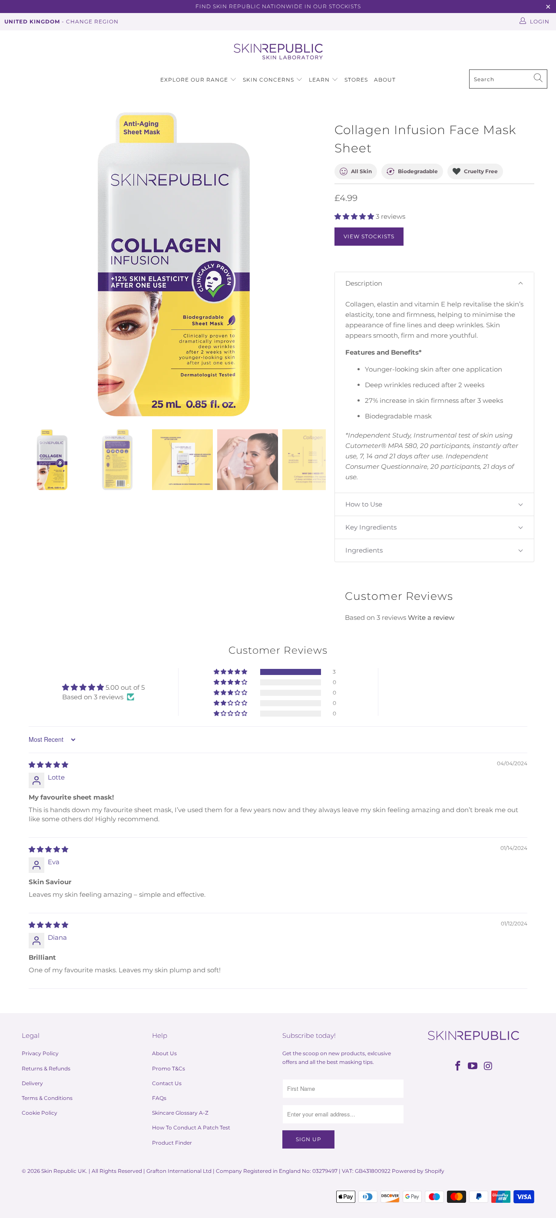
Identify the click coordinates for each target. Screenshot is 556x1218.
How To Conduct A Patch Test (191, 1127)
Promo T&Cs (168, 1068)
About (385, 79)
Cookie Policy (39, 1112)
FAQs (159, 1098)
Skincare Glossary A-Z (180, 1112)
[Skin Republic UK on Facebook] (457, 1066)
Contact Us (167, 1083)
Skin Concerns (268, 79)
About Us (164, 1053)
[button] (354, 216)
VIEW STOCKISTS (369, 236)
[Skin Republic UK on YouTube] (473, 1066)
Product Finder (172, 1142)
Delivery (32, 1083)
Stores (356, 79)
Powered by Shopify (418, 1171)
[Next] (319, 264)
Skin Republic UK (63, 1171)
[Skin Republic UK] (278, 52)
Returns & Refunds (46, 1068)
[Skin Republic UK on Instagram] (488, 1066)
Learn (320, 79)
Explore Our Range (194, 79)
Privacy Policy (40, 1053)
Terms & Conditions (47, 1098)
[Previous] (28, 264)
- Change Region (61, 21)
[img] (48, 764)
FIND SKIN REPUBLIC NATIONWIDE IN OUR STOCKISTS (278, 6)
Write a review (431, 617)
